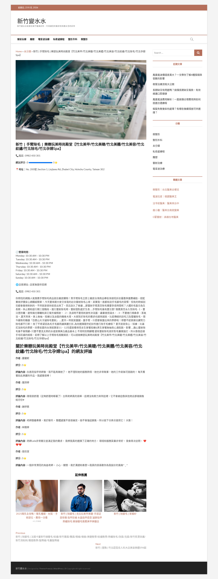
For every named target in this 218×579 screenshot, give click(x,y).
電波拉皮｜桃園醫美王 (165, 196)
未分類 (27, 51)
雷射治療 (21, 39)
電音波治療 (43, 39)
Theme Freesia (45, 568)
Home (19, 51)
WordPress (59, 568)
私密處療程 (58, 39)
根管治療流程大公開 (163, 84)
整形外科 (72, 39)
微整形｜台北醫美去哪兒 (166, 189)
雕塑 (32, 39)
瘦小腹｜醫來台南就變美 (166, 210)
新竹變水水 (31, 21)
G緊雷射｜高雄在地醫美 (165, 216)
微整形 (84, 39)
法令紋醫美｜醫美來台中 (166, 203)
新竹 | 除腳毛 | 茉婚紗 (125, 513)
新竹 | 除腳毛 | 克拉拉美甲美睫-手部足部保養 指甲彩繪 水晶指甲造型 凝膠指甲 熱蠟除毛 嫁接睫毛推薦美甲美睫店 (81, 517)
